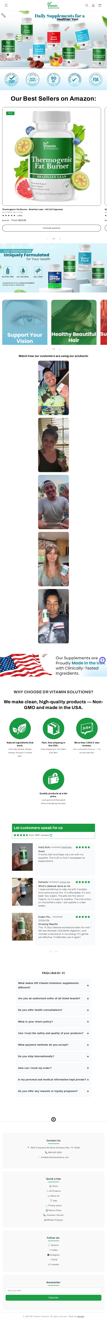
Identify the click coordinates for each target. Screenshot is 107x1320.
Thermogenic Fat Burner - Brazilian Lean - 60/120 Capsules (32, 209)
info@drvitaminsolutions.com (55, 1157)
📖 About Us (53, 1196)
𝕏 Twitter (53, 1250)
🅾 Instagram (53, 1255)
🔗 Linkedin (53, 1264)
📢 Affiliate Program (53, 1220)
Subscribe (53, 1297)
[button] (6, 5)
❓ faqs (53, 1200)
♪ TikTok (53, 1259)
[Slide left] (47, 239)
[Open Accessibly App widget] (53, 1119)
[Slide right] (60, 239)
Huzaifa (80, 1316)
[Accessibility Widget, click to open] (102, 660)
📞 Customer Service (53, 1215)
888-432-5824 (55, 1152)
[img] (21, 835)
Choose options (51, 228)
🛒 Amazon (53, 1245)
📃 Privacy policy (53, 1205)
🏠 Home (53, 1186)
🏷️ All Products (53, 1191)
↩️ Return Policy (53, 1210)
